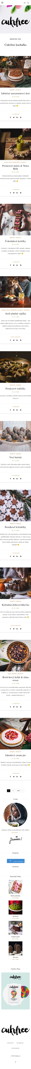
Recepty (18, 90)
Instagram (15, 1048)
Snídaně (27, 310)
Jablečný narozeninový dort (15, 93)
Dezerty (12, 90)
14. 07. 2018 (15, 683)
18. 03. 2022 (15, 918)
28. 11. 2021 (15, 959)
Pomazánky (16, 162)
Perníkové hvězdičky (15, 527)
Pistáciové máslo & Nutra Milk (15, 167)
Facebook (20, 1043)
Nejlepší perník (15, 937)
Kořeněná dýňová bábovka (15, 604)
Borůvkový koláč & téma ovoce (15, 678)
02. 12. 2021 (15, 939)
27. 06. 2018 (15, 758)
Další (18, 790)
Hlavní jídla (5, 310)
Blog (6, 162)
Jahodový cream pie (15, 755)
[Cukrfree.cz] (15, 22)
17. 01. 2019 (15, 317)
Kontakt (10, 1043)
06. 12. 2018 (15, 530)
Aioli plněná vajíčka (15, 313)
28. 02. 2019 (15, 172)
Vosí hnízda (15, 457)
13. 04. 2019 (15, 96)
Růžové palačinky (15, 896)
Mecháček (15, 916)
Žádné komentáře (16, 337)
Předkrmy (14, 310)
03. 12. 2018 (15, 608)
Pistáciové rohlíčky (15, 388)
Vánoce (18, 385)
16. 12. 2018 (15, 392)
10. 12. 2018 (15, 460)
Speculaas (15, 957)
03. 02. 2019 (15, 244)
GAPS (10, 162)
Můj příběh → (15, 832)
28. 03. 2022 (15, 898)
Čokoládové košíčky (15, 241)
